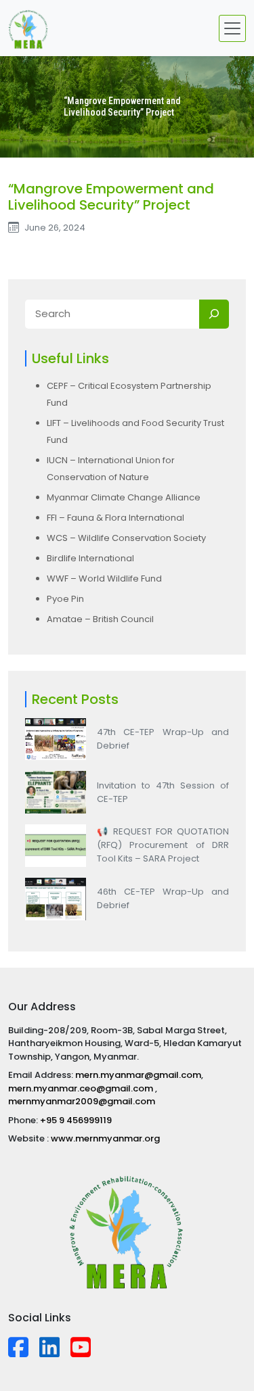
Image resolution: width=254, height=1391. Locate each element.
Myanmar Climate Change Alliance (123, 497)
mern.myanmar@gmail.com (138, 1074)
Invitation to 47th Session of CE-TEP (163, 792)
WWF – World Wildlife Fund (104, 578)
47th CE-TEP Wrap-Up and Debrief (163, 739)
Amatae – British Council (100, 619)
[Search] (214, 314)
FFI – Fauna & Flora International (115, 517)
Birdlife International (90, 558)
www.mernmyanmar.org (105, 1138)
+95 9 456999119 (76, 1120)
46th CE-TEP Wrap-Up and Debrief (163, 898)
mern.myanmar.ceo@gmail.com (81, 1088)
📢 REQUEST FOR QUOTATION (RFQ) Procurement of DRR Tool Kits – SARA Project (163, 845)
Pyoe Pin (65, 598)
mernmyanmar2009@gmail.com (81, 1101)
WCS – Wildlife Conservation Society (126, 538)
